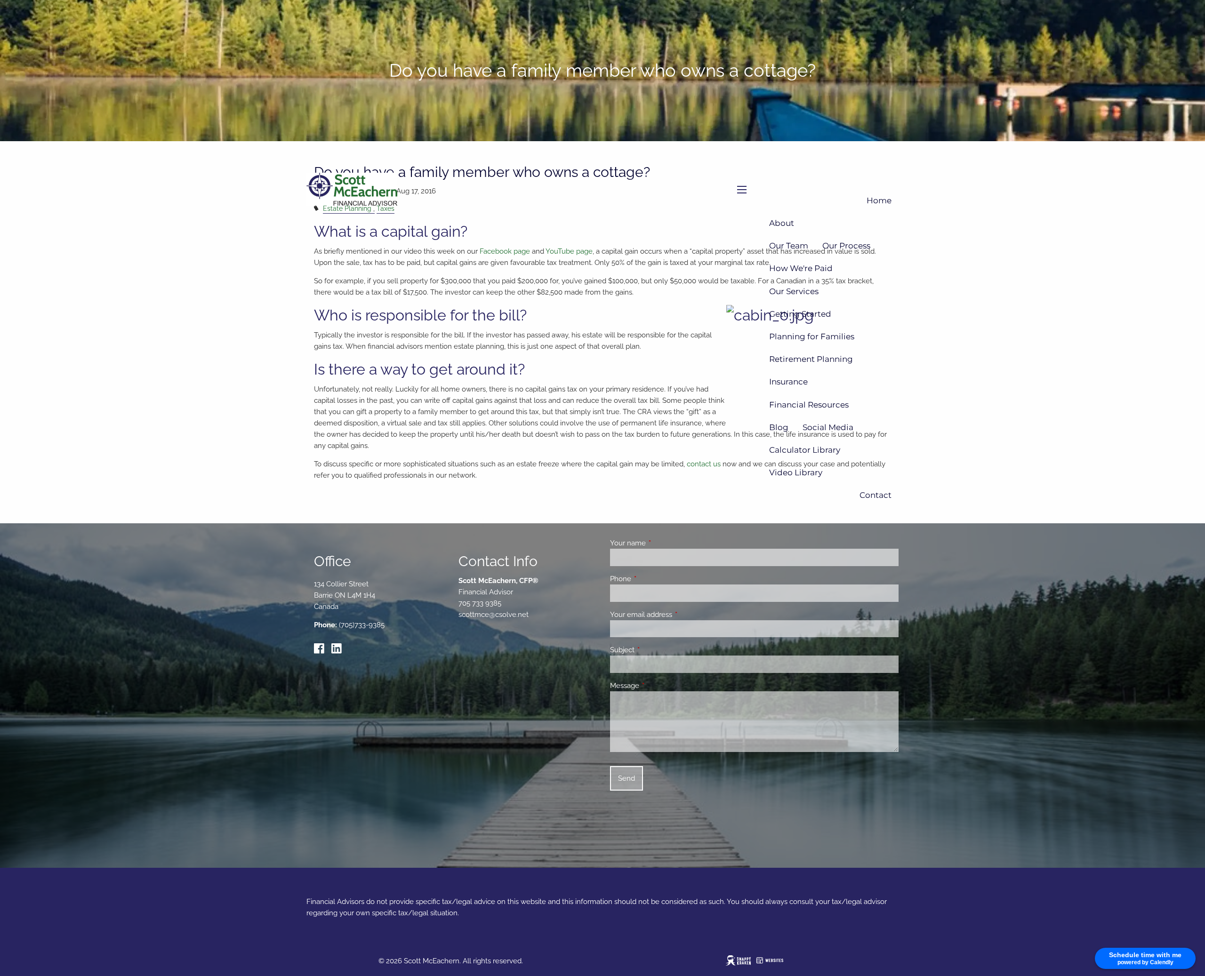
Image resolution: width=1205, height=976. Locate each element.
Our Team (788, 245)
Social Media (828, 427)
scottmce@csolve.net (493, 614)
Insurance (788, 381)
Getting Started (800, 314)
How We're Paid (801, 268)
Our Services (794, 291)
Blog (778, 427)
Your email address (675, 614)
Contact (876, 495)
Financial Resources (809, 404)
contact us (704, 464)
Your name (662, 543)
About (781, 223)
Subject (656, 650)
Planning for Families (811, 336)
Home (879, 200)
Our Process (846, 245)
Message (658, 685)
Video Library (795, 472)
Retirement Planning (811, 359)
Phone (654, 579)
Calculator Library (804, 450)
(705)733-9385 (362, 625)
